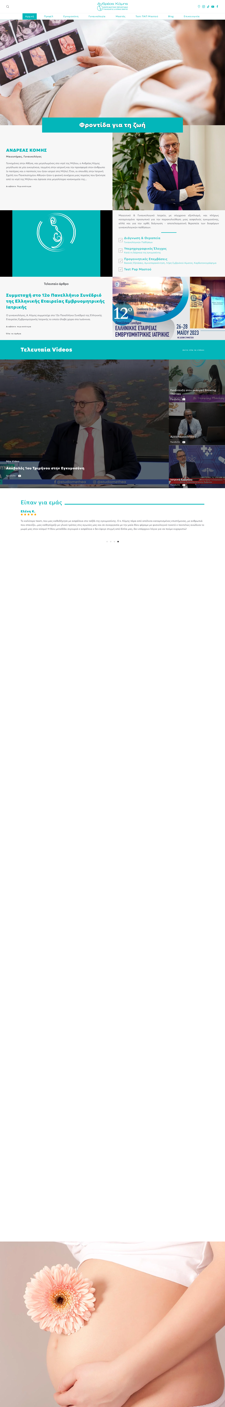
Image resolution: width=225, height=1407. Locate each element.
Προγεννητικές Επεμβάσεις (145, 259)
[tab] (107, 541)
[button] (7, 6)
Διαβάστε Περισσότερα (18, 186)
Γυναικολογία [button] (97, 16)
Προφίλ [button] (48, 16)
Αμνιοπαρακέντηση (154, 262)
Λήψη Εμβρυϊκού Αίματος (179, 262)
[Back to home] (112, 6)
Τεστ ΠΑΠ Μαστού (147, 16)
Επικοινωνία (192, 16)
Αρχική (29, 16)
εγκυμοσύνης (154, 252)
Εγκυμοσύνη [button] (71, 16)
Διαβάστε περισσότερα (18, 326)
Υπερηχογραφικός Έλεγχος (145, 249)
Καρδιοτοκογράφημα (205, 262)
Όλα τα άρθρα (13, 334)
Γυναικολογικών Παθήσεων (138, 242)
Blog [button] (171, 16)
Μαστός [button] (121, 16)
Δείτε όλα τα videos (193, 350)
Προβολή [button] (11, 476)
